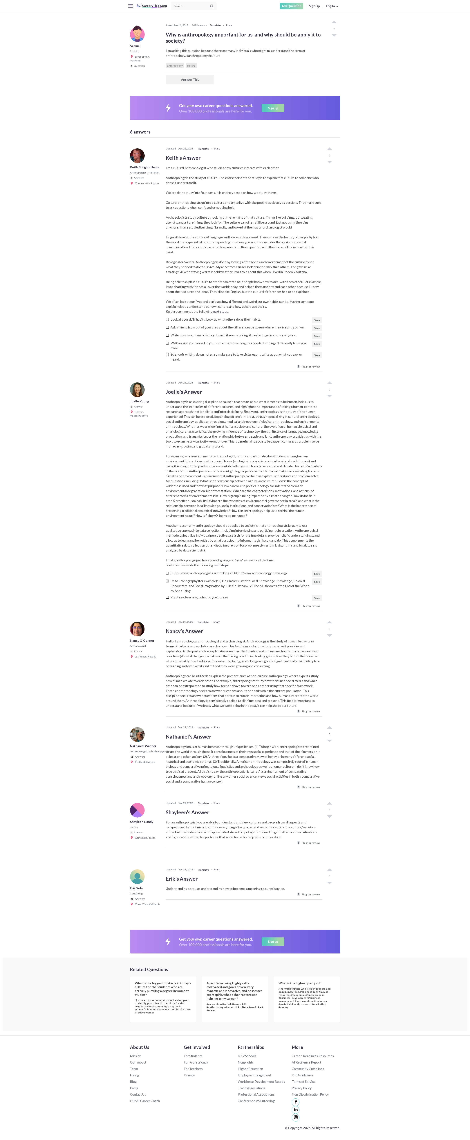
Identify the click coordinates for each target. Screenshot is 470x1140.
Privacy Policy (302, 1088)
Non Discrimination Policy (310, 1094)
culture (191, 65)
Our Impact (138, 1062)
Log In (330, 6)
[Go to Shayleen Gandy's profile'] (138, 811)
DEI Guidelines (302, 1075)
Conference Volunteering (256, 1101)
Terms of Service (304, 1081)
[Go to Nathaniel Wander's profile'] (138, 735)
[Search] (212, 6)
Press (134, 1088)
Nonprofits (246, 1062)
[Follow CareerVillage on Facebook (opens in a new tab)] (295, 1102)
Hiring (134, 1075)
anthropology (175, 65)
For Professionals (196, 1062)
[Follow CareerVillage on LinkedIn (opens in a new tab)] (295, 1110)
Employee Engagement (254, 1075)
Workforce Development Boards (261, 1081)
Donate (189, 1075)
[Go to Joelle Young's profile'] (138, 390)
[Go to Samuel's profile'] (138, 35)
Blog (133, 1081)
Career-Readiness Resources (313, 1056)
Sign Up (314, 6)
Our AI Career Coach (145, 1101)
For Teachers (193, 1069)
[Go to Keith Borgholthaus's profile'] (138, 156)
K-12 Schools (247, 1056)
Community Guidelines (308, 1069)
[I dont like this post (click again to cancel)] (334, 35)
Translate (215, 25)
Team (134, 1069)
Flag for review (309, 366)
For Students (193, 1056)
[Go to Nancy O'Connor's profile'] (138, 630)
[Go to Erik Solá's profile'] (138, 877)
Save (317, 320)
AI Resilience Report (306, 1062)
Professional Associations (256, 1094)
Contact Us (138, 1094)
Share (228, 25)
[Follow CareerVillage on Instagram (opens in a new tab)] (295, 1117)
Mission (135, 1056)
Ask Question (291, 6)
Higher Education (250, 1069)
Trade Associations (251, 1088)
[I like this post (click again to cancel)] (334, 22)
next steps (220, 311)
